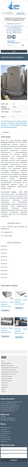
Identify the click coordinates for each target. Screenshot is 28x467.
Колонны (4, 435)
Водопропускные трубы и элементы (17, 121)
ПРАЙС (3, 389)
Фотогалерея (4, 385)
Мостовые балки (5, 437)
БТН (2, 127)
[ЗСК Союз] (14, 6)
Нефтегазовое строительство (8, 374)
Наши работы (4, 382)
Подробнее (5, 310)
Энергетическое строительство (8, 369)
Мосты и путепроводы (6, 376)
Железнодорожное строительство (9, 372)
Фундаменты (4, 441)
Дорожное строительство (8, 123)
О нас (2, 361)
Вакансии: (5, 414)
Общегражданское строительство (9, 367)
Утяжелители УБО (5, 439)
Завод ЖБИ (4, 429)
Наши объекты (4, 387)
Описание (6, 132)
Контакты (3, 391)
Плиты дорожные (5, 431)
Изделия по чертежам (6, 378)
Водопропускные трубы (10, 127)
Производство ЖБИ (6, 363)
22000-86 (24, 125)
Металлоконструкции (6, 380)
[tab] (6, 132)
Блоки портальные (6, 433)
